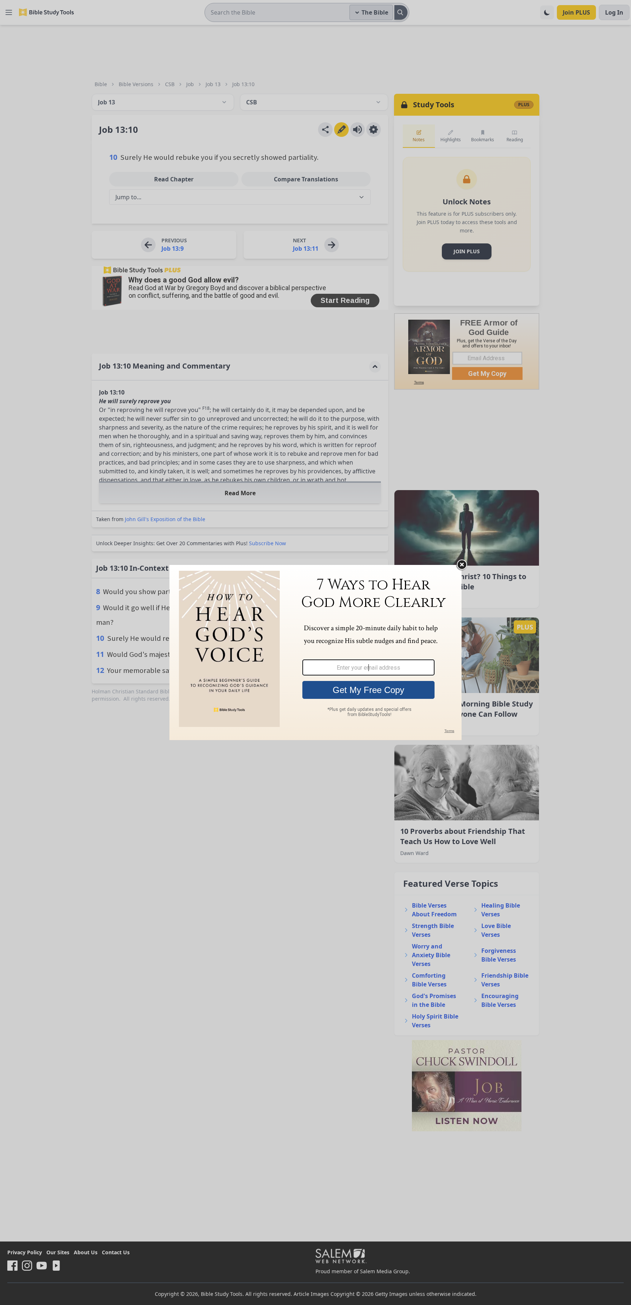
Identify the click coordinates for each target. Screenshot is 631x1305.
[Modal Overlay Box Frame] (315, 652)
